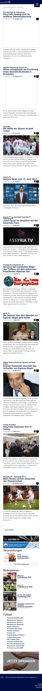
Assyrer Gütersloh (12, 626)
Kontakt (40, 684)
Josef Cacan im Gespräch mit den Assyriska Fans (20, 221)
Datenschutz (38, 686)
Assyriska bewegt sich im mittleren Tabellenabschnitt (17, 15)
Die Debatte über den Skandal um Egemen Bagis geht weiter (20, 316)
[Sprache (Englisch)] (35, 431)
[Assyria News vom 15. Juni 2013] (21, 193)
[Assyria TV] (21, 539)
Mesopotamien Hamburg (15, 622)
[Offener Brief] (35, 370)
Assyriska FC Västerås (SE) (15, 646)
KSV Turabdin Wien (13, 639)
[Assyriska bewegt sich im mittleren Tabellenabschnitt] (21, 34)
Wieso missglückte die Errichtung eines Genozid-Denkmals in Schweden (20, 71)
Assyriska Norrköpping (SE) (16, 644)
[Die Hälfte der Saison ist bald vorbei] (21, 145)
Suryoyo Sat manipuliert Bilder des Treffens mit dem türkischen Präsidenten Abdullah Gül (19, 269)
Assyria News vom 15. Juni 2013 (20, 178)
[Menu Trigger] (37, 4)
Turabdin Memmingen (14, 637)
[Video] (35, 76)
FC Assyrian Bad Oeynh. (14, 629)
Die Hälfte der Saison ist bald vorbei (18, 129)
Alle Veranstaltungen (21, 564)
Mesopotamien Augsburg (15, 620)
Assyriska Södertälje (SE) (15, 618)
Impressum (39, 687)
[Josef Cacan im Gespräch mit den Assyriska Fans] (21, 236)
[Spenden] (21, 661)
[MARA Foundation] (21, 545)
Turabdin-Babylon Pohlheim (16, 635)
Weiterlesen (7, 58)
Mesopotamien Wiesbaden (15, 624)
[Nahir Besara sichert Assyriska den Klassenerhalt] (21, 497)
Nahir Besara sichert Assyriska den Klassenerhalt (19, 479)
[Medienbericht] (35, 274)
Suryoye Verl (11, 633)
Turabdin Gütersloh (13, 631)
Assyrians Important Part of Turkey (17, 427)
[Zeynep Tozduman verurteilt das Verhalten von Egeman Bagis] (21, 385)
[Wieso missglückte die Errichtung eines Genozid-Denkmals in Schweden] (21, 93)
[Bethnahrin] (5, 2)
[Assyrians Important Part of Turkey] (21, 445)
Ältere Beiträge (8, 530)
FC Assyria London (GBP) (15, 648)
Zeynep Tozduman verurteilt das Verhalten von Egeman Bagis (19, 367)
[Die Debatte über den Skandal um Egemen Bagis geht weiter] (21, 331)
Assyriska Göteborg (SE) (15, 641)
